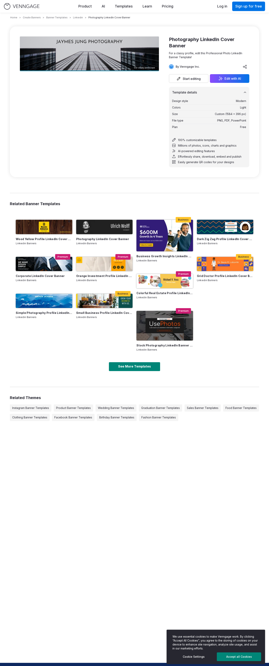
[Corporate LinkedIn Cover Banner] (44, 264)
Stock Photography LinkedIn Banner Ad (164, 345)
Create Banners (32, 17)
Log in (222, 6)
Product (85, 6)
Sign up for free (248, 6)
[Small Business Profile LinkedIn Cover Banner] (104, 301)
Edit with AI (232, 78)
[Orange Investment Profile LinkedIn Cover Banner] (104, 264)
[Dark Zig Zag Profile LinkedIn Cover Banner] (225, 227)
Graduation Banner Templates (160, 408)
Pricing (167, 6)
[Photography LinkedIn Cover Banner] (104, 227)
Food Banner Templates (241, 408)
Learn (147, 6)
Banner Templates (57, 17)
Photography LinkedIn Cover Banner (102, 239)
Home (13, 17)
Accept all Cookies (239, 656)
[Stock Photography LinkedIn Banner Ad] (164, 325)
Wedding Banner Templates (116, 408)
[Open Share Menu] (245, 66)
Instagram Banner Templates (30, 408)
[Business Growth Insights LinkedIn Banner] (164, 235)
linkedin (78, 17)
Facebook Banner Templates (73, 417)
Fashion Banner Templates (158, 417)
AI (103, 6)
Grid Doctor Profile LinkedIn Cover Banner (225, 276)
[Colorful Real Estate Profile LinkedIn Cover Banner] (164, 281)
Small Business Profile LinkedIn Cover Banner (104, 312)
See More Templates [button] (134, 366)
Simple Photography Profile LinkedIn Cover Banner (44, 312)
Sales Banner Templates (202, 408)
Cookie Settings (194, 656)
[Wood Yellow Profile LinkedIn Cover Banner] (44, 227)
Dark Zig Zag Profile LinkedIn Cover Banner (225, 239)
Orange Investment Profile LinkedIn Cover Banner (104, 276)
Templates (124, 6)
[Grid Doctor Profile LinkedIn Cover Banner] (225, 264)
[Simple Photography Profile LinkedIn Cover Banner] (44, 301)
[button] (188, 78)
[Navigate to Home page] (21, 6)
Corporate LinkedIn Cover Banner (40, 276)
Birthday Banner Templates (116, 417)
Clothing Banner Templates (29, 417)
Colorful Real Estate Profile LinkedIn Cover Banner (164, 293)
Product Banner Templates (73, 408)
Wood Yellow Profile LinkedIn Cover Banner (44, 239)
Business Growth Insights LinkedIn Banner (164, 256)
